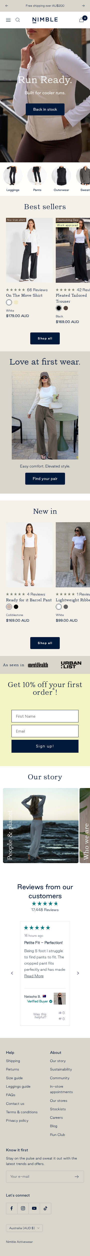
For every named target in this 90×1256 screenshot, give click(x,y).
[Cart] (81, 19)
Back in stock (45, 109)
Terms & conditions (22, 1112)
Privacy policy (17, 1120)
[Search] (18, 20)
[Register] (77, 1176)
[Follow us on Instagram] (22, 1208)
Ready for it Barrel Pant (29, 600)
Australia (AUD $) (22, 1228)
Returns (12, 1069)
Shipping (13, 1061)
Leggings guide (18, 1086)
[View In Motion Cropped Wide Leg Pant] (60, 999)
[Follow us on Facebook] (11, 1208)
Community (60, 1078)
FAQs (10, 1095)
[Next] (78, 973)
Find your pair (45, 478)
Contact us (15, 1104)
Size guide (14, 1078)
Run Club (57, 1135)
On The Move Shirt (24, 295)
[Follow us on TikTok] (45, 1208)
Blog (53, 1126)
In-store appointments (61, 1089)
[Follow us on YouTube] (34, 1208)
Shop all (45, 338)
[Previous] (12, 973)
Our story (58, 1061)
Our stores (58, 1101)
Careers (56, 1117)
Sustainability (61, 1069)
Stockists (58, 1109)
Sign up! (45, 746)
